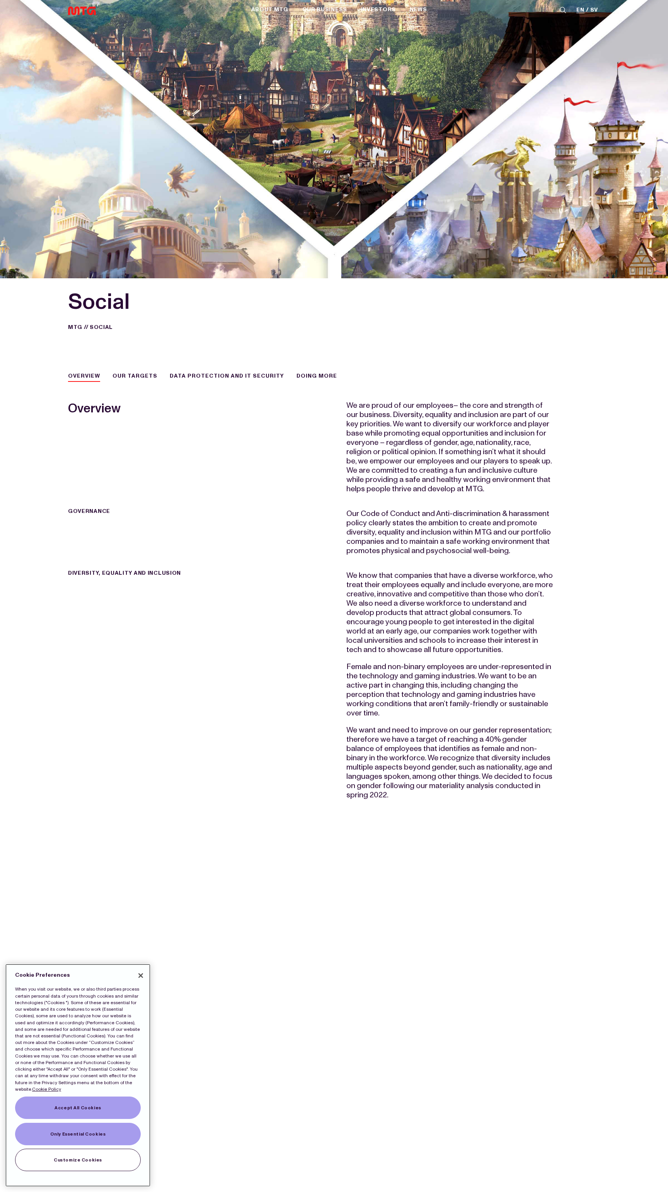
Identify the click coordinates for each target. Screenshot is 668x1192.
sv (594, 10)
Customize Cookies (78, 1160)
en (580, 10)
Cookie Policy (46, 1089)
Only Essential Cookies (78, 1134)
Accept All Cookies (78, 1107)
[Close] (140, 975)
